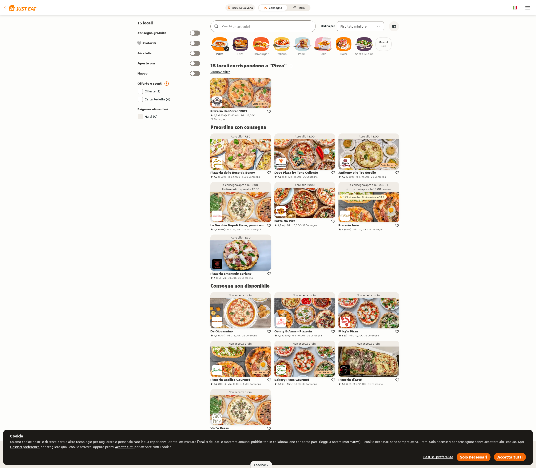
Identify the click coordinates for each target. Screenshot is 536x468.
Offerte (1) (152, 91)
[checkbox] (219, 46)
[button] (19, 7)
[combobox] (267, 26)
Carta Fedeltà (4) (157, 99)
